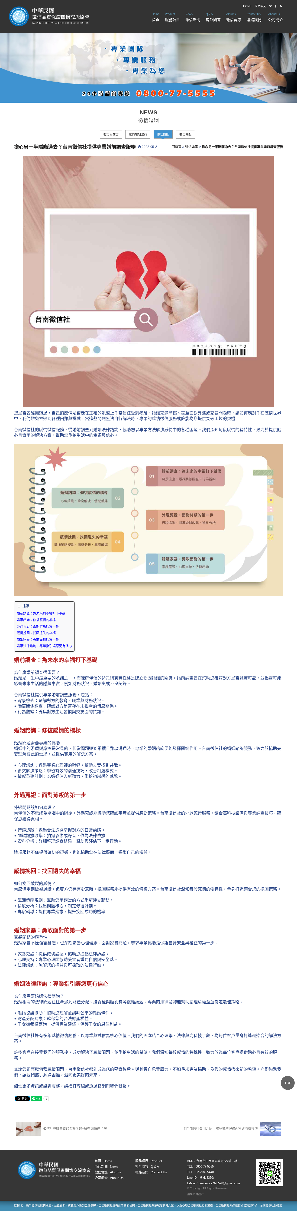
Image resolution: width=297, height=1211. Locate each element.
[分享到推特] (270, 6)
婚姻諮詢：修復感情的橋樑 (36, 620)
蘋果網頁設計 (195, 1194)
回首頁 (176, 147)
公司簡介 (275, 17)
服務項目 (172, 17)
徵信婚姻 (163, 134)
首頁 (155, 17)
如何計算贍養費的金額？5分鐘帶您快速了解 (74, 1128)
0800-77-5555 (205, 1166)
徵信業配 (185, 134)
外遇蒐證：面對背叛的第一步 (38, 626)
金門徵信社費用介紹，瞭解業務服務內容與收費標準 (221, 1128)
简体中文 (260, 6)
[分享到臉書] (276, 6)
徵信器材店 (111, 134)
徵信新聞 (192, 17)
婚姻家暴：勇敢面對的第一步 (38, 639)
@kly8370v (207, 1177)
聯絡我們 (254, 17)
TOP (287, 1083)
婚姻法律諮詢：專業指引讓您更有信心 (44, 646)
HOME (247, 6)
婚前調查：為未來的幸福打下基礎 (41, 613)
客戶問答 (213, 17)
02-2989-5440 (205, 1172)
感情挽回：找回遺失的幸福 (36, 633)
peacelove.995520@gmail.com (219, 1183)
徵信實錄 (233, 17)
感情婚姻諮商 (138, 134)
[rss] (281, 6)
